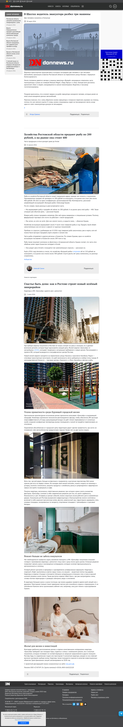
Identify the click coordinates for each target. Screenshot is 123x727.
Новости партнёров (96, 684)
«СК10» (36, 350)
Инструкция (42, 684)
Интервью (65, 6)
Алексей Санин (39, 268)
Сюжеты (58, 6)
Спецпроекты (75, 6)
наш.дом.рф (70, 664)
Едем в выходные (30, 684)
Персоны (51, 684)
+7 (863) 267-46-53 (40, 712)
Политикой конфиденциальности (23, 719)
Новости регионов (110, 684)
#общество (28, 259)
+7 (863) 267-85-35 (40, 710)
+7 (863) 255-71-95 (11, 710)
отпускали (76, 251)
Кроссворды (60, 684)
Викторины (69, 684)
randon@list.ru (38, 713)
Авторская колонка (81, 684)
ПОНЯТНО (23, 723)
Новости (50, 6)
